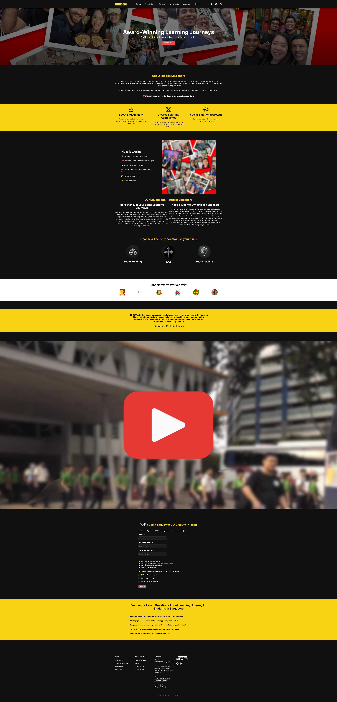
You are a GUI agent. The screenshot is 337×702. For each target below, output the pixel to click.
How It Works (174, 4)
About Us (186, 4)
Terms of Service (140, 660)
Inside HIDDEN (120, 666)
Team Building (150, 4)
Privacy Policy (139, 669)
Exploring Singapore (121, 663)
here (159, 670)
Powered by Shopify (173, 696)
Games (138, 4)
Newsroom (118, 669)
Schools (162, 4)
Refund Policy (139, 666)
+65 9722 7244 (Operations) (163, 662)
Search (137, 663)
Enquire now (168, 43)
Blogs (197, 4)
